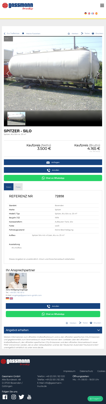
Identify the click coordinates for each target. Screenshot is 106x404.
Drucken (99, 33)
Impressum (69, 371)
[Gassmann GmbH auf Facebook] (5, 397)
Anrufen (55, 170)
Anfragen (55, 162)
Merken (75, 33)
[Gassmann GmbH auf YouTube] (29, 397)
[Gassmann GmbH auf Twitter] (21, 397)
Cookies (101, 371)
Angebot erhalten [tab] (17, 330)
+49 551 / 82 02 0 (17, 292)
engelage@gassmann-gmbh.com (27, 295)
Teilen (87, 33)
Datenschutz (86, 371)
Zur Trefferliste (13, 33)
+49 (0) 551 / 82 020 (55, 376)
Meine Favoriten (33, 33)
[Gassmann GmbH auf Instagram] (14, 397)
